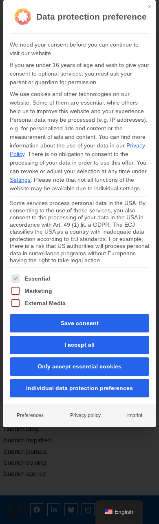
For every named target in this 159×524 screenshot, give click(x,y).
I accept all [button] (79, 344)
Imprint (134, 415)
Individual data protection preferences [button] (79, 388)
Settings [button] (20, 179)
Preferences (30, 415)
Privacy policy (85, 415)
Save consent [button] (80, 323)
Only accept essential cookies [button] (79, 366)
